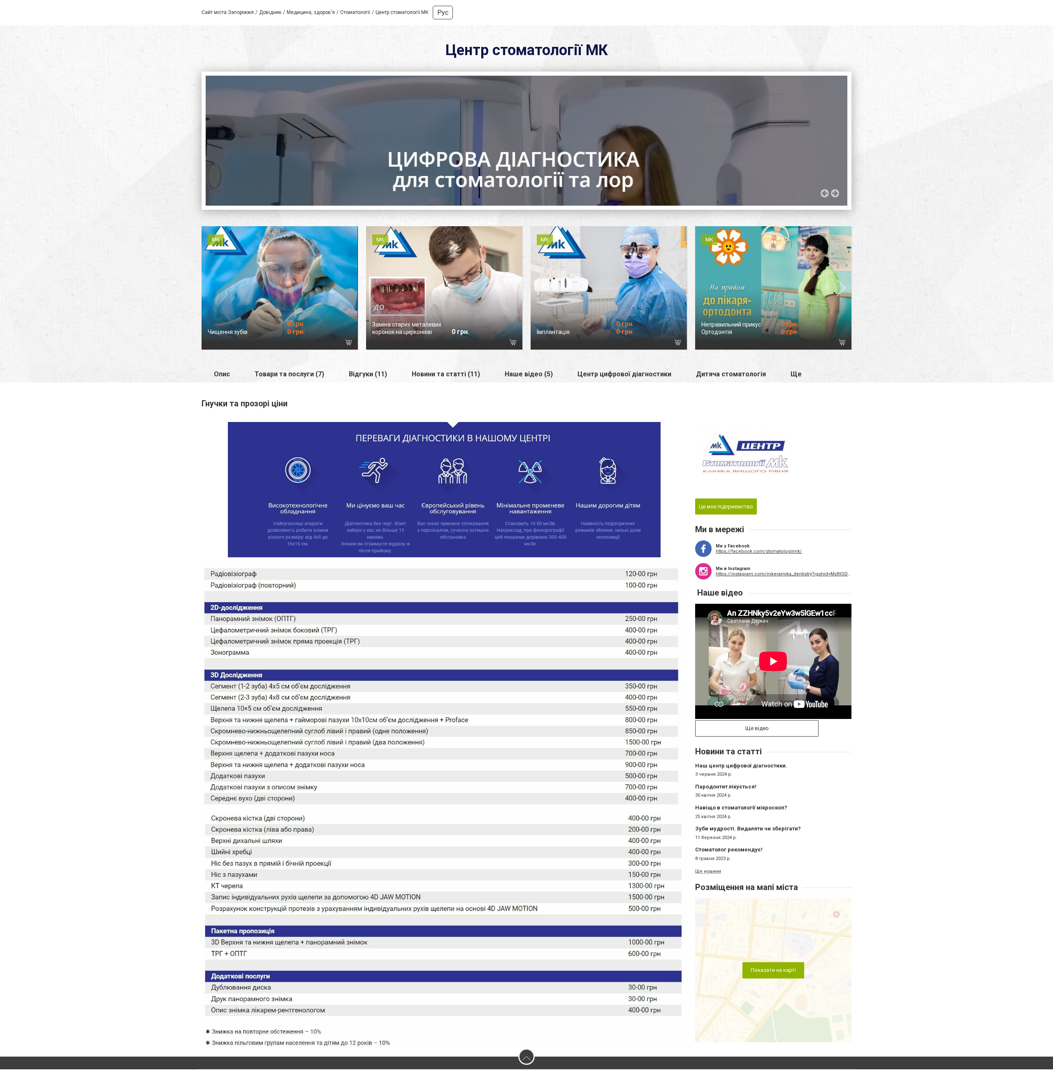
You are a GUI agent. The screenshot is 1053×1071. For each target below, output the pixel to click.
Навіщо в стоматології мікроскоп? (741, 809)
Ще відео (757, 730)
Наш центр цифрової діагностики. (741, 767)
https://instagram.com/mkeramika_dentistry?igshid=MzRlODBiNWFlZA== (783, 575)
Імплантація (553, 333)
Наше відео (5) (529, 376)
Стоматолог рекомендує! (729, 851)
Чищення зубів (228, 333)
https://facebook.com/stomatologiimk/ (759, 553)
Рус (442, 12)
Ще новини (708, 873)
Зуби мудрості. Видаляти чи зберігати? (748, 830)
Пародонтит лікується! (725, 788)
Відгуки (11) (368, 376)
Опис (222, 376)
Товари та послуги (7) (289, 376)
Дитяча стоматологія (731, 376)
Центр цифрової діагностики (624, 376)
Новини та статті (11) (446, 376)
